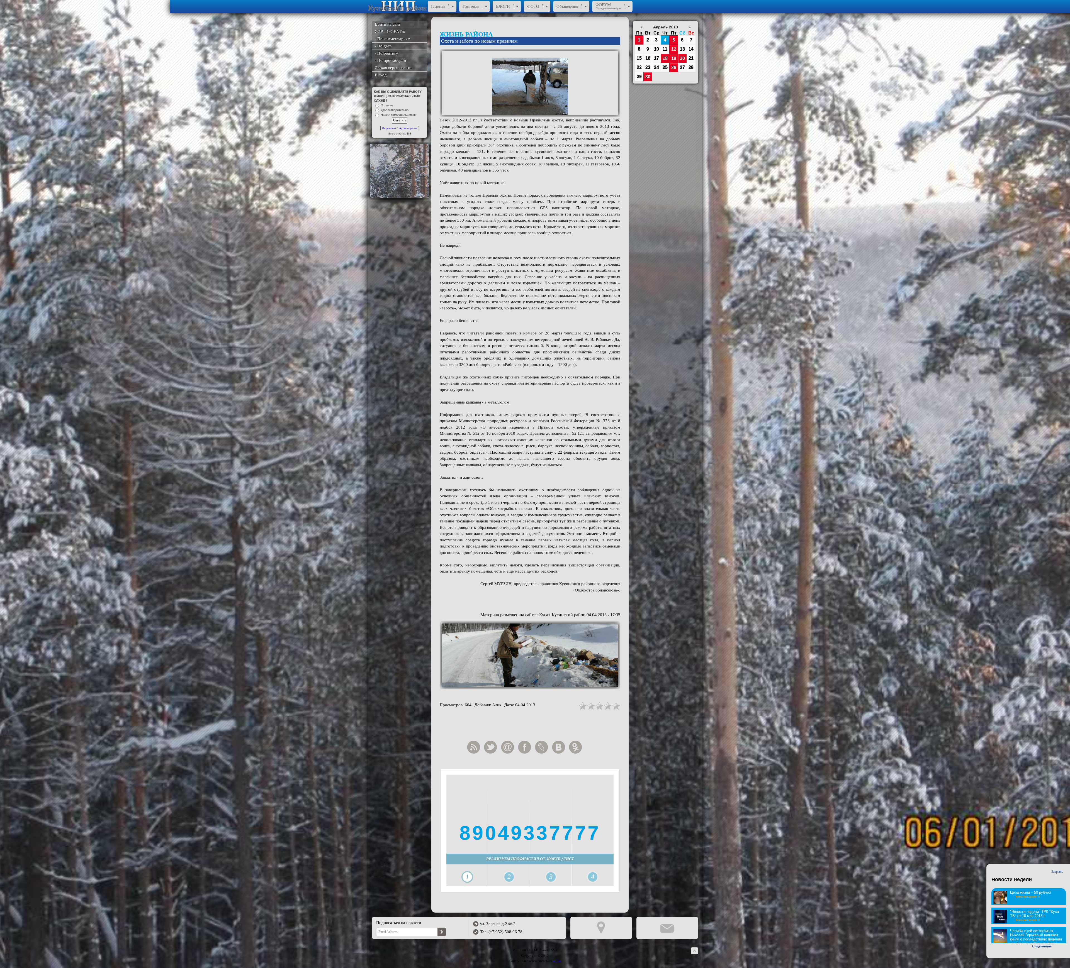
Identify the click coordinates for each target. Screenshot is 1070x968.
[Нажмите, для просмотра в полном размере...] (530, 83)
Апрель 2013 (665, 27)
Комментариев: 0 (1028, 896)
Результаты (389, 128)
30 (647, 76)
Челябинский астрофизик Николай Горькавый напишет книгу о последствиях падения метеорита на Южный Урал (1036, 937)
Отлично (387, 105)
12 (673, 49)
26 (673, 67)
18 (665, 58)
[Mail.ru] (509, 747)
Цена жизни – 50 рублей (1030, 892)
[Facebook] (526, 747)
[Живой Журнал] (543, 747)
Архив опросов (408, 128)
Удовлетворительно (394, 110)
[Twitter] (492, 747)
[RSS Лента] (475, 747)
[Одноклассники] (577, 747)
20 (682, 58)
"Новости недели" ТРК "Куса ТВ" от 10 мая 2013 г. (1034, 914)
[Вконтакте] (560, 747)
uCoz (557, 961)
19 (673, 58)
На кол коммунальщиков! (399, 115)
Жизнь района (466, 34)
